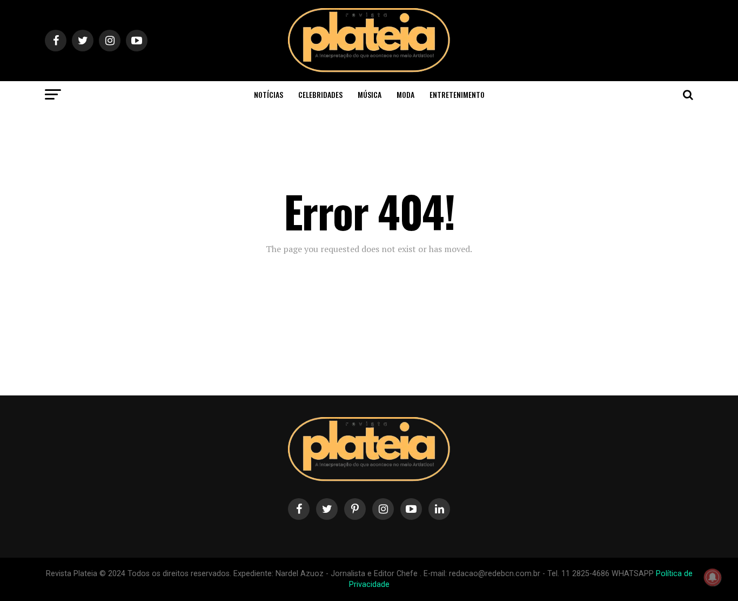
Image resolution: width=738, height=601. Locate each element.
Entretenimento (457, 94)
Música (369, 94)
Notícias (268, 94)
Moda (405, 94)
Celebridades (320, 94)
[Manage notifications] (712, 577)
